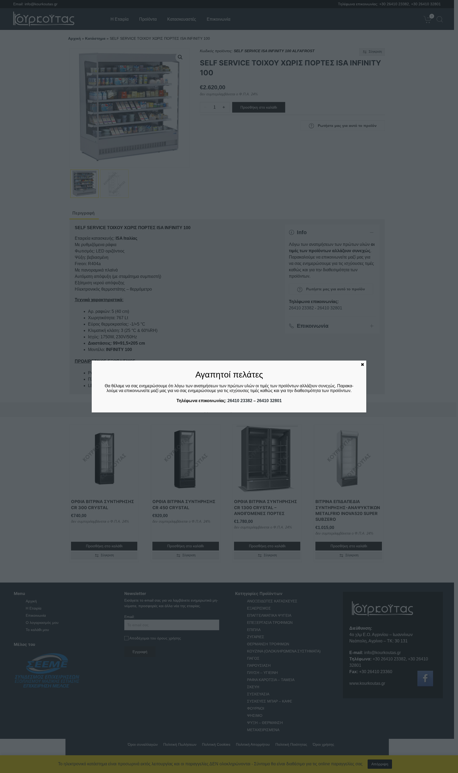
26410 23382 (239, 400)
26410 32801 (269, 400)
